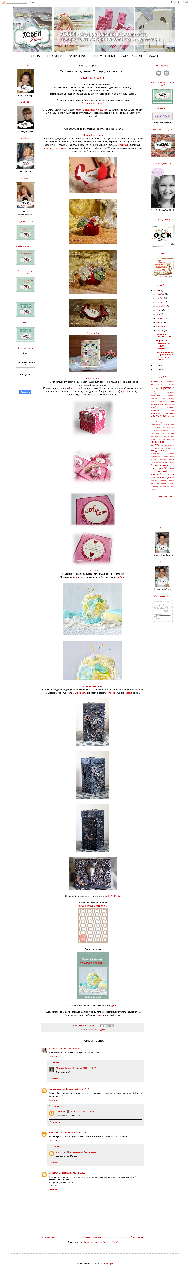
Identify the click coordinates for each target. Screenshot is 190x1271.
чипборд (120, 577)
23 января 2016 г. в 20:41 (84, 1068)
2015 (156, 365)
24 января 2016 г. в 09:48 (76, 1089)
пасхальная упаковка (162, 454)
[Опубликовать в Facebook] (109, 1025)
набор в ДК (156, 439)
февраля (161, 326)
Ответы (55, 1062)
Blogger (109, 1264)
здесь (113, 1005)
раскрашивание (168, 457)
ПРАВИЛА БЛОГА (54, 56)
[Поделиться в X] (107, 1025)
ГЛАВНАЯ (35, 56)
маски (76, 693)
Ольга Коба (93, 333)
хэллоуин (162, 486)
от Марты (155, 448)
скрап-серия (157, 468)
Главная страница (92, 1237)
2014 (156, 369)
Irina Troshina (55, 1132)
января (160, 330)
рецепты (171, 459)
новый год (166, 445)
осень (172, 445)
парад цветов (159, 451)
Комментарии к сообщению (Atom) (101, 1242)
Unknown (61, 1111)
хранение (154, 486)
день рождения (168, 398)
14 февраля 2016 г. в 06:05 (72, 1173)
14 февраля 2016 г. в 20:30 (83, 1152)
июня (159, 310)
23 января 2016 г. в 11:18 (68, 1048)
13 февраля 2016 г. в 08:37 (76, 1132)
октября (160, 302)
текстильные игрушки (165, 483)
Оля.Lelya (93, 570)
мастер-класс (158, 415)
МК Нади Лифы (168, 433)
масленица (169, 413)
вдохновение (156, 385)
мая (158, 314)
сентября (161, 306)
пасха (172, 451)
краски (129, 693)
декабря (160, 294)
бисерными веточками (54, 148)
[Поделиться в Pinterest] (112, 1025)
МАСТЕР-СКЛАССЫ (78, 56)
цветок (124, 391)
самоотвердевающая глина (162, 462)
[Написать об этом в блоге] (104, 1025)
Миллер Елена (63, 1068)
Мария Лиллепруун (93, 135)
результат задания (158, 459)
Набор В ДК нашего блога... (164, 335)
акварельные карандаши (162, 382)
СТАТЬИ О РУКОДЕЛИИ (132, 56)
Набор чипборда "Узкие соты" (93, 905)
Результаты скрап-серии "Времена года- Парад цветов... (165, 355)
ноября (160, 298)
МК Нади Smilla (157, 436)
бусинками (122, 145)
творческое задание (97, 1030)
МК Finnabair (169, 436)
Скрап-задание (159, 465)
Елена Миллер (93, 378)
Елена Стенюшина (92, 686)
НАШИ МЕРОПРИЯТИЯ (104, 56)
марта (159, 322)
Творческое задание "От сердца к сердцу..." (163, 344)
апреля (160, 318)
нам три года (168, 439)
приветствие (155, 457)
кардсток (75, 388)
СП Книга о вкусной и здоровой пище (162, 471)
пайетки (164, 448)
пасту (83, 693)
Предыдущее (136, 1237)
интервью (170, 410)
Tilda (101, 388)
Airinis (52, 1048)
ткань (76, 577)
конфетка (155, 413)
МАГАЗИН (154, 56)
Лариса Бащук (56, 1089)
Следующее (48, 1237)
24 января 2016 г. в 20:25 (82, 1111)
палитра (171, 448)
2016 (156, 290)
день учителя (158, 401)
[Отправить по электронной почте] (101, 1025)
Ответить (53, 1056)
